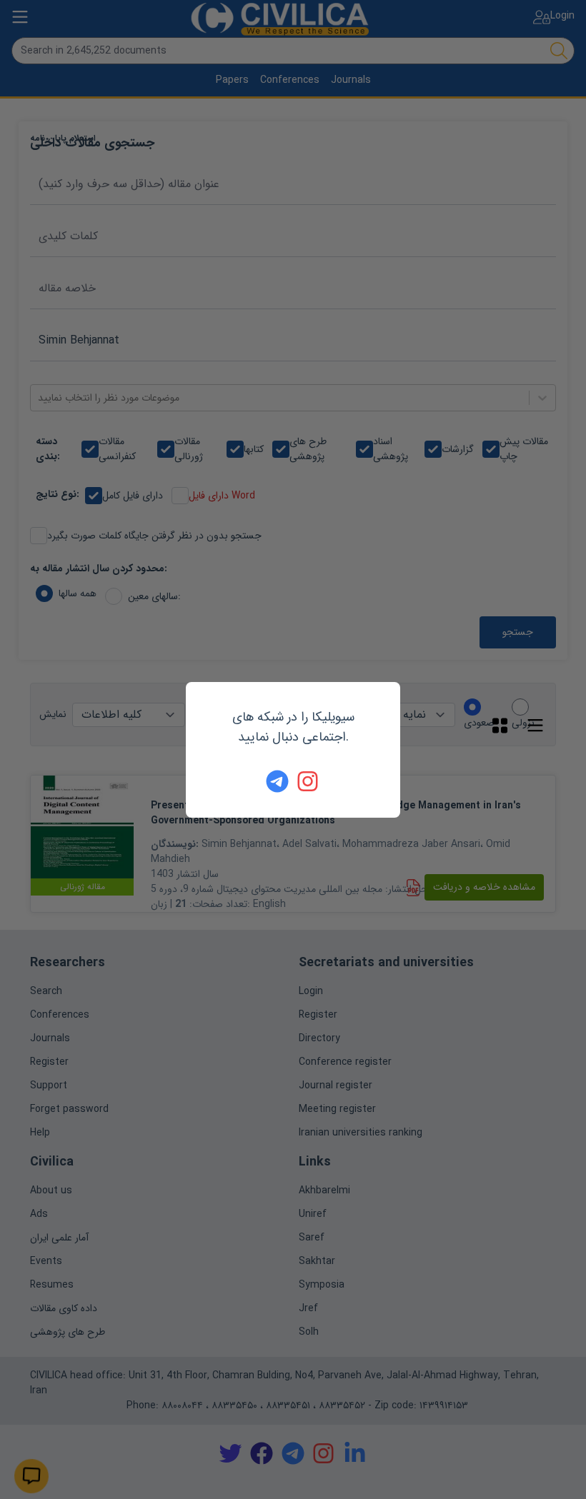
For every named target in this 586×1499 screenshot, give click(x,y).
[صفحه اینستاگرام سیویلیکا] (308, 781)
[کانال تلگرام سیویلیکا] (277, 781)
